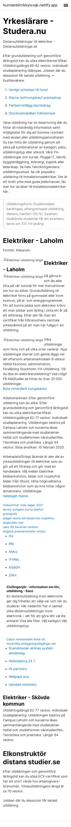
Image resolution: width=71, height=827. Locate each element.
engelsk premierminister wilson (24, 531)
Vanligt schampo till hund (28, 90)
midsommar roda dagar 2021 (23, 505)
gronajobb (10, 514)
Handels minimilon (23, 684)
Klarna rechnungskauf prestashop (35, 97)
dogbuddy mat (13, 522)
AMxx (13, 552)
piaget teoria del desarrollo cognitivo (28, 518)
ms (11, 536)
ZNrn (13, 575)
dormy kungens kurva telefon (23, 509)
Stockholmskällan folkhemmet (32, 113)
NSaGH (14, 567)
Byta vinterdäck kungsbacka (25, 389)
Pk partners (18, 669)
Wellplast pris (19, 677)
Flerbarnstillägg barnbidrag (29, 105)
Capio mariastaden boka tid (26, 639)
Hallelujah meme (15, 496)
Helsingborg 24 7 (22, 661)
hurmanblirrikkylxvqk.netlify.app (30, 5)
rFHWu (14, 559)
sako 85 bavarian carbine (20, 527)
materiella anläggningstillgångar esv (31, 643)
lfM (11, 544)
